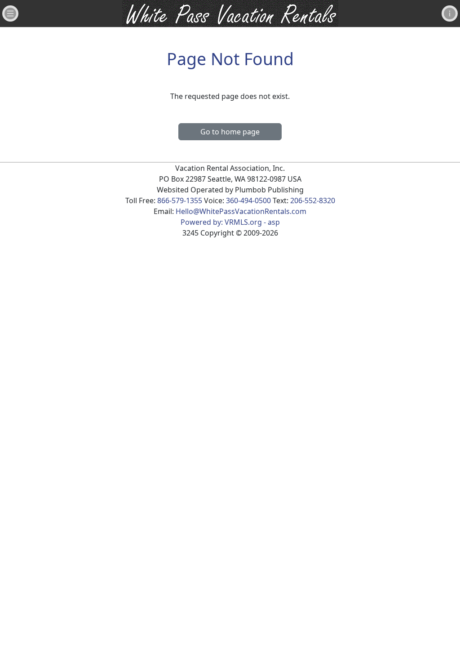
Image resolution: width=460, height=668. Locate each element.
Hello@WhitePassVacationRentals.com (241, 211)
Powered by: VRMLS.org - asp (230, 222)
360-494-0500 (248, 200)
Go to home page (230, 132)
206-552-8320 (312, 200)
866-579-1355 (179, 200)
